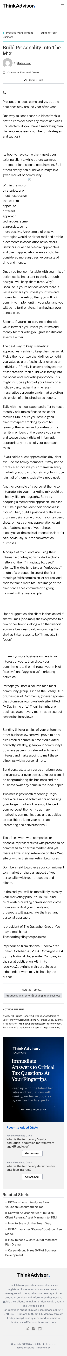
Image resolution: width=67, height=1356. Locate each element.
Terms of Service (25, 1347)
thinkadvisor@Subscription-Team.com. (33, 1322)
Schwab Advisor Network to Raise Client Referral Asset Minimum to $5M (31, 1215)
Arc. (32, 1344)
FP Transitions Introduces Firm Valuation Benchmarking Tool (27, 1205)
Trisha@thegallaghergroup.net (24, 937)
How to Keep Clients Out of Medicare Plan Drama (31, 1242)
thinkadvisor (24, 63)
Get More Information (33, 1109)
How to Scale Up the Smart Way (29, 1223)
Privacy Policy (43, 1347)
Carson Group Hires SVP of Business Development (31, 1253)
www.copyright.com (24, 1019)
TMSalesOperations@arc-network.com (39, 1023)
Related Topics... (32, 989)
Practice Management (20, 32)
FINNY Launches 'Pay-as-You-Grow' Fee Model (33, 1232)
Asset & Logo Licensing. (47, 1027)
